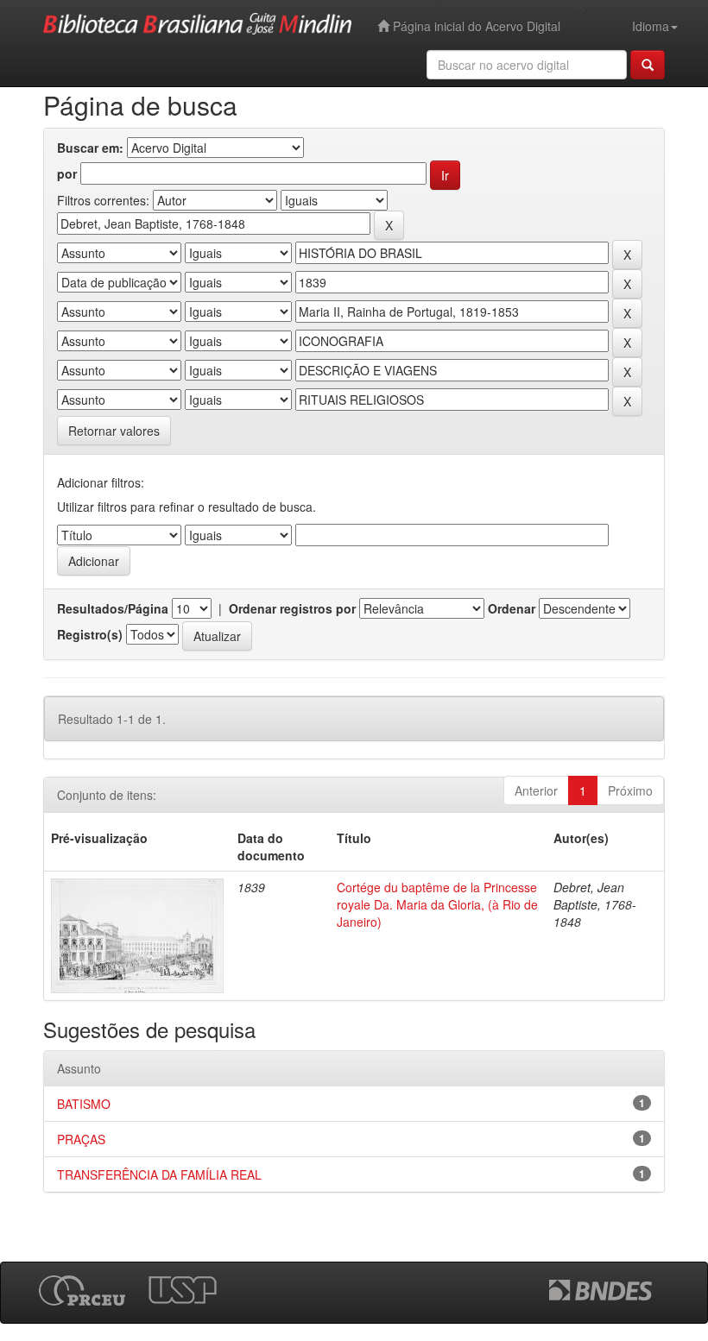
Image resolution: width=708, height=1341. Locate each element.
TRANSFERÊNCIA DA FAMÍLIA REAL (159, 1174)
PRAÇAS (81, 1139)
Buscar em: (90, 147)
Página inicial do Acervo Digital (474, 26)
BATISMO (84, 1103)
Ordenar (511, 608)
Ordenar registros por (292, 608)
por (67, 173)
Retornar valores (114, 430)
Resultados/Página (112, 608)
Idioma (650, 26)
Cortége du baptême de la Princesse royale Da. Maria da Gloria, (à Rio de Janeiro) (437, 904)
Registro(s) (90, 634)
